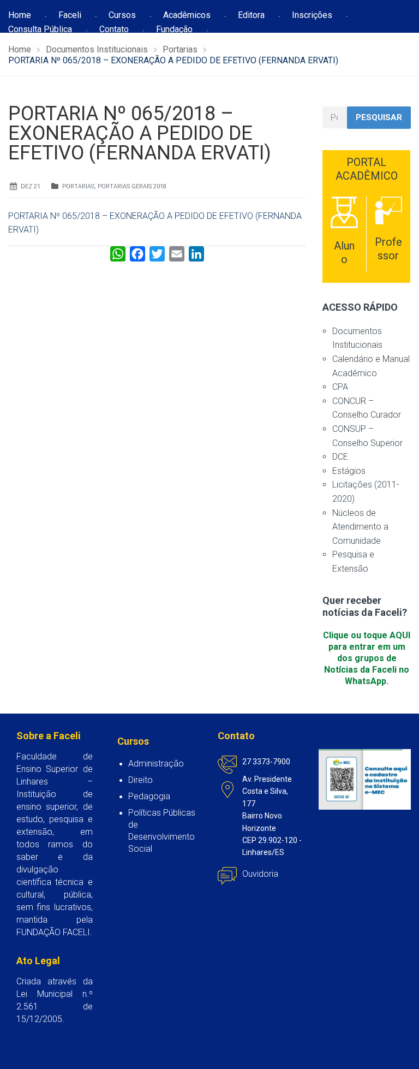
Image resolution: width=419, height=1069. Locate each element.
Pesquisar (379, 117)
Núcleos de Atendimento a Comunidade (360, 527)
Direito (140, 780)
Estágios (349, 471)
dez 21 (30, 186)
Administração (156, 763)
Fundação (174, 29)
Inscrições (312, 15)
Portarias (78, 186)
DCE (340, 457)
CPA (340, 387)
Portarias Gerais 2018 (132, 186)
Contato (114, 29)
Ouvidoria (260, 874)
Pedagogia (149, 796)
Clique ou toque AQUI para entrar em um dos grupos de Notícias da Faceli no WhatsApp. (366, 658)
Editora (251, 15)
